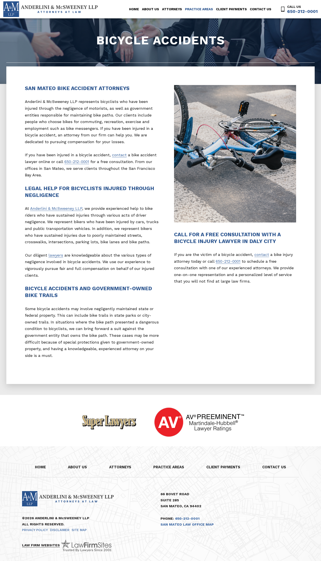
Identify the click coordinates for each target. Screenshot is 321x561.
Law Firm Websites (41, 545)
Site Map (79, 530)
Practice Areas (199, 9)
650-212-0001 (302, 11)
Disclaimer (59, 530)
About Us (150, 9)
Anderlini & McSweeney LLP (56, 208)
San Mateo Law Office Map (187, 524)
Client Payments (231, 9)
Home (134, 9)
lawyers (55, 255)
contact (119, 155)
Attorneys (172, 9)
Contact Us (260, 9)
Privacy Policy (35, 530)
